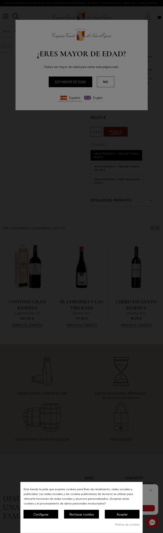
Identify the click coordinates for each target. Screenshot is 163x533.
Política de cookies (127, 524)
